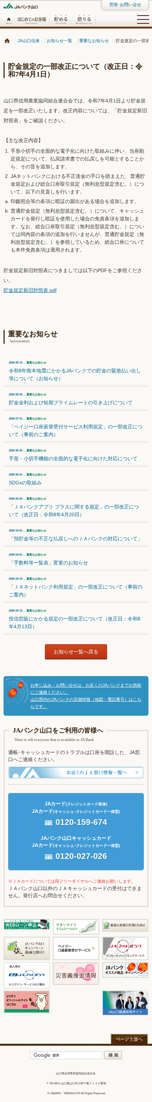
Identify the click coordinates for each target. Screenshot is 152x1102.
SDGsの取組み (27, 479)
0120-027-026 (81, 856)
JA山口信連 (29, 40)
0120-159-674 (81, 822)
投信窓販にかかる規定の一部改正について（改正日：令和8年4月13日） (74, 619)
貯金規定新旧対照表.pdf (30, 290)
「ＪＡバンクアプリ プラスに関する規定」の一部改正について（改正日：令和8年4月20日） (74, 507)
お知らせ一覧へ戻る (76, 651)
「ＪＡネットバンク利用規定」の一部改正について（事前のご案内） (75, 587)
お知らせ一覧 (59, 40)
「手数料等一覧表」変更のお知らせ (48, 559)
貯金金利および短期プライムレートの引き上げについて (71, 399)
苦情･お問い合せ (125, 4)
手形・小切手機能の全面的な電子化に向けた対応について (73, 455)
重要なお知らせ (94, 40)
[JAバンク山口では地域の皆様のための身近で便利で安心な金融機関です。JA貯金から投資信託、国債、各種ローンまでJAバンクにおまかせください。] (7, 40)
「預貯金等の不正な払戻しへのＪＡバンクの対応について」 (75, 535)
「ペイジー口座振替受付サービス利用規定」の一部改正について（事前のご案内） (75, 427)
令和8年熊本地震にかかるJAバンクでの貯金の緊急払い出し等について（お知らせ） (75, 371)
